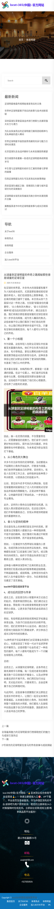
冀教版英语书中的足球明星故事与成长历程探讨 (26, 208)
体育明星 (9, 245)
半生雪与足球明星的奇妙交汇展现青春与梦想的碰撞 (26, 170)
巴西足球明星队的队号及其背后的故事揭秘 (25, 178)
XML (49, 904)
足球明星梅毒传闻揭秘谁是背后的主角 (23, 103)
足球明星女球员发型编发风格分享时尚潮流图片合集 (26, 197)
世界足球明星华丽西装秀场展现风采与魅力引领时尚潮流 (26, 143)
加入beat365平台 (12, 259)
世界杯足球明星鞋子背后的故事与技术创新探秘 (26, 112)
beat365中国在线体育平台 (24, 897)
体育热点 (9, 238)
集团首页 (11, 901)
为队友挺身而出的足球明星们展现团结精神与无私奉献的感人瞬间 (26, 133)
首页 (21, 39)
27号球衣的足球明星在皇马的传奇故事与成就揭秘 (27, 745)
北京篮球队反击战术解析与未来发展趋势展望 (26, 151)
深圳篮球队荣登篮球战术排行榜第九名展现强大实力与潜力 (26, 122)
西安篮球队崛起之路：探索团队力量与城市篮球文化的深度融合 (26, 187)
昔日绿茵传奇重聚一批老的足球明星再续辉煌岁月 (26, 160)
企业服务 (9, 252)
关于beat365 (10, 231)
